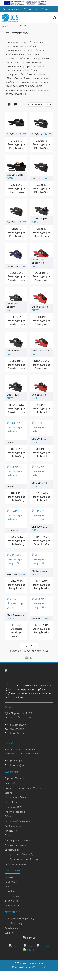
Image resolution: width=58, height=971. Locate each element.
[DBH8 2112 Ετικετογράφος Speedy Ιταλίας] (16, 342)
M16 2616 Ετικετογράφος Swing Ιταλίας (16, 584)
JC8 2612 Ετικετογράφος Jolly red (41, 408)
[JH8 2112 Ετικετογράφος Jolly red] (41, 430)
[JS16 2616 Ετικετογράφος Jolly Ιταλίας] (16, 518)
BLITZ (23, 134)
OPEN (10, 178)
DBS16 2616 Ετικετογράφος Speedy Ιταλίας (16, 408)
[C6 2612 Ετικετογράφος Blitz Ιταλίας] (41, 166)
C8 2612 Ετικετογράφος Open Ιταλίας (41, 232)
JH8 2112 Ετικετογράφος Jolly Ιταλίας (16, 496)
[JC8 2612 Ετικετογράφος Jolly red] (41, 386)
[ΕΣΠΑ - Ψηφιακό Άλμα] (25, 2)
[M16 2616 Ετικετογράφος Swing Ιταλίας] (16, 562)
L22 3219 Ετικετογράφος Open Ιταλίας (41, 540)
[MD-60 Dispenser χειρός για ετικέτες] (16, 606)
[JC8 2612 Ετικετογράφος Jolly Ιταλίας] (16, 430)
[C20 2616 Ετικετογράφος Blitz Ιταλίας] (41, 122)
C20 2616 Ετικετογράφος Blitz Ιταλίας (41, 144)
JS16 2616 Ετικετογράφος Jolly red (41, 496)
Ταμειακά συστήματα (28, 963)
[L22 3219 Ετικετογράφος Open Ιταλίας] (41, 518)
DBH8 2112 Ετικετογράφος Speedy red (41, 320)
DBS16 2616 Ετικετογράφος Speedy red (41, 364)
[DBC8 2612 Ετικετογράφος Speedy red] (41, 254)
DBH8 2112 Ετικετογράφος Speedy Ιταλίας (16, 364)
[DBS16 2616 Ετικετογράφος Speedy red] (41, 342)
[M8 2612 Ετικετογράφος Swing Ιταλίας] (41, 562)
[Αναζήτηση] (54, 17)
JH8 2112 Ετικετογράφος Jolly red (41, 452)
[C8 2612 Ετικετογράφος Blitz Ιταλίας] (16, 210)
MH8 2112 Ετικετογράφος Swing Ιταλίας (41, 628)
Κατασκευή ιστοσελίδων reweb (29, 967)
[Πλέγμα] (9, 104)
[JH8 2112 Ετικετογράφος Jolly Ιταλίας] (16, 474)
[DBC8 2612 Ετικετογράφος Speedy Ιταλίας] (16, 298)
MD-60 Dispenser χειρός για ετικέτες (16, 630)
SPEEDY (22, 266)
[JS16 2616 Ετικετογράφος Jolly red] (41, 474)
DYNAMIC (12, 618)
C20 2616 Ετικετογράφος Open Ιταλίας (16, 188)
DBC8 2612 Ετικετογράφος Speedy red (41, 276)
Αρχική (5, 26)
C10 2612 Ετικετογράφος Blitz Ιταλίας (16, 144)
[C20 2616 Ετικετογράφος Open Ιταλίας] (16, 166)
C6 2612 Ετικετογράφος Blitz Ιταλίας (41, 188)
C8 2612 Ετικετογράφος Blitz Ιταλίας (16, 232)
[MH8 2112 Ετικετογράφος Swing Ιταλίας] (41, 606)
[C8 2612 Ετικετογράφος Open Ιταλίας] (41, 210)
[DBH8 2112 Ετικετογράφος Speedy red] (41, 298)
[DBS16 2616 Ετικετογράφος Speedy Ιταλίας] (16, 386)
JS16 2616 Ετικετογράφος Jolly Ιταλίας (16, 540)
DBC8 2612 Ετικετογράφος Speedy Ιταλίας (16, 320)
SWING (22, 574)
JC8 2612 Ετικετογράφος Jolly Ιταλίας (16, 452)
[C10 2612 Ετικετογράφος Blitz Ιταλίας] (16, 122)
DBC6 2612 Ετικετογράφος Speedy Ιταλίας (16, 276)
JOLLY (35, 398)
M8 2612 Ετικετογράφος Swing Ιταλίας (41, 584)
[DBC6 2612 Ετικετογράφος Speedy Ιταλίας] (16, 254)
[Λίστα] (15, 104)
